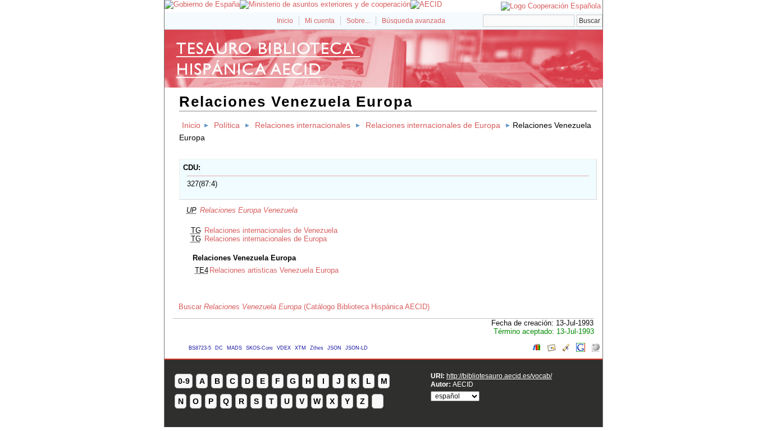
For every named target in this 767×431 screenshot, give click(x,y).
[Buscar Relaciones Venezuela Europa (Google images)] (551, 349)
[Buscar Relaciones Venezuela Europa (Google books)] (536, 349)
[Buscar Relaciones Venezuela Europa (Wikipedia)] (595, 349)
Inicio (285, 21)
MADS (234, 348)
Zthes (316, 348)
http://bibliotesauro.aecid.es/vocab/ (499, 375)
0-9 (184, 381)
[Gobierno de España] (202, 4)
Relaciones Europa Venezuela (249, 210)
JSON (334, 348)
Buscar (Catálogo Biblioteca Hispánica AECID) (304, 306)
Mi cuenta (320, 21)
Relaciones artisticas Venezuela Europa (274, 270)
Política (227, 125)
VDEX (284, 348)
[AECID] (426, 4)
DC (219, 348)
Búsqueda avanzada (413, 21)
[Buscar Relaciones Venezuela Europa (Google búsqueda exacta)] (580, 349)
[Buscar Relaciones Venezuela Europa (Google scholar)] (565, 349)
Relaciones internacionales (302, 125)
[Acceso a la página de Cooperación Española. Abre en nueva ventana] (551, 6)
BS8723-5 (200, 348)
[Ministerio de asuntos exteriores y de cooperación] (325, 4)
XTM (300, 348)
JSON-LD (356, 348)
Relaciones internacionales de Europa (433, 125)
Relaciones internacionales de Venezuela (270, 230)
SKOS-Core (259, 348)
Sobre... (358, 21)
